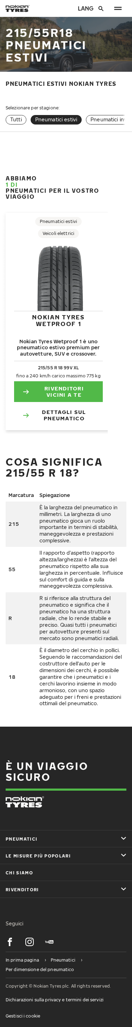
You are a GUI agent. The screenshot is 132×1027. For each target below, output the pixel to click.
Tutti (16, 119)
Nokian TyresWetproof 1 (58, 320)
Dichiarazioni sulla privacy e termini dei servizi (54, 999)
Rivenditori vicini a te (64, 391)
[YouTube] (49, 942)
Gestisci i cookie (23, 1016)
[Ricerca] (101, 8)
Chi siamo (19, 872)
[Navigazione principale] (117, 8)
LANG (85, 8)
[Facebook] (10, 942)
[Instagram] (29, 942)
